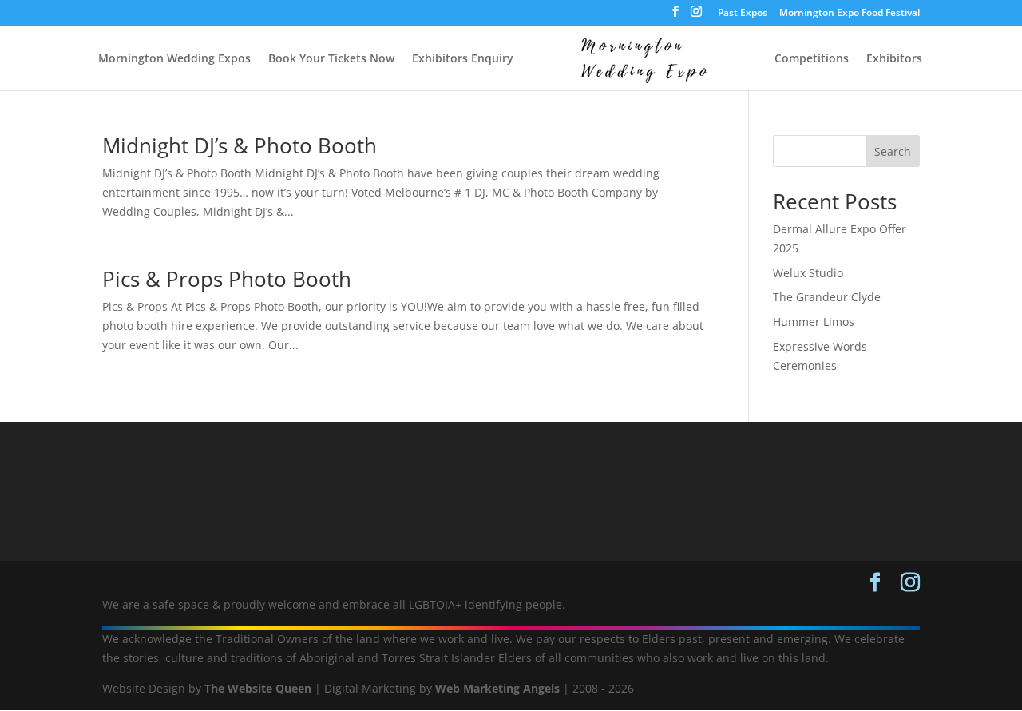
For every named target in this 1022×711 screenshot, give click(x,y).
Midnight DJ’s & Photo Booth (239, 145)
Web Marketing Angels (497, 688)
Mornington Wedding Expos (174, 59)
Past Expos (742, 13)
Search (892, 151)
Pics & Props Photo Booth (226, 278)
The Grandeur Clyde (827, 296)
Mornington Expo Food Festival (849, 13)
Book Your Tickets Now (331, 59)
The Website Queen (257, 688)
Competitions (811, 59)
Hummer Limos (813, 321)
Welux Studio (808, 272)
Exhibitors (894, 59)
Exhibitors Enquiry (462, 59)
